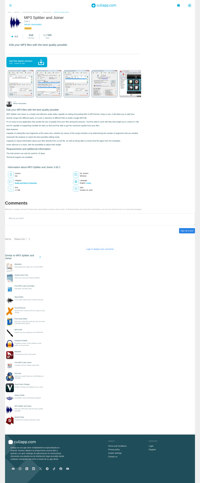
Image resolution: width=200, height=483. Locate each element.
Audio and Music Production (26, 183)
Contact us (112, 456)
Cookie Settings (114, 453)
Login (151, 446)
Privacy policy (114, 449)
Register (152, 449)
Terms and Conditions (117, 446)
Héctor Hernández (33, 24)
